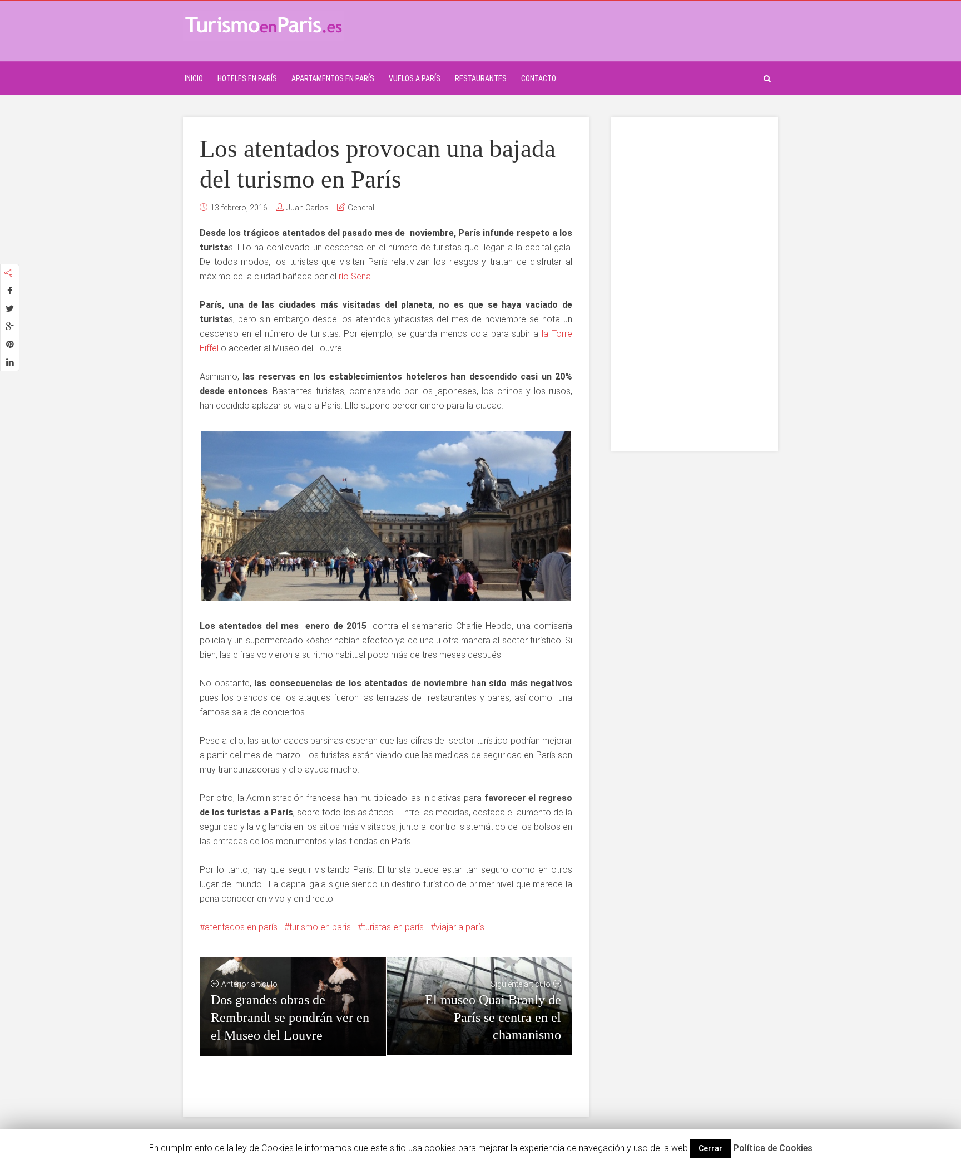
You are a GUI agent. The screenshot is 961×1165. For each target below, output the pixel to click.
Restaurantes (481, 78)
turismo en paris (320, 927)
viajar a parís (459, 927)
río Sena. (356, 276)
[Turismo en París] (263, 24)
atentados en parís (241, 927)
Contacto (538, 78)
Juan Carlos (307, 207)
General (361, 207)
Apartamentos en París (332, 78)
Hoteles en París (247, 78)
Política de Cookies (773, 1148)
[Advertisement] (694, 284)
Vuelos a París (414, 78)
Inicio (194, 78)
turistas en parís (393, 927)
